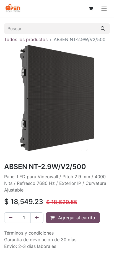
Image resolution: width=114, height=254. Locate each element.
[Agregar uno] (36, 217)
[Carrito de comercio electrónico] (90, 8)
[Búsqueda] (103, 28)
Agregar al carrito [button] (76, 217)
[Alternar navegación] (104, 8)
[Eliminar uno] (10, 217)
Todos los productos (26, 39)
